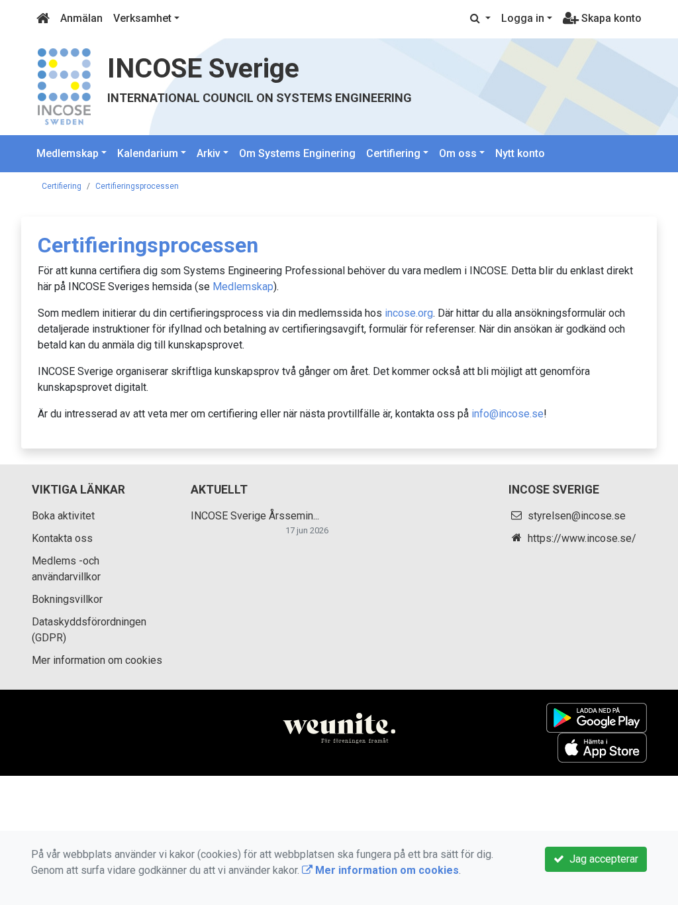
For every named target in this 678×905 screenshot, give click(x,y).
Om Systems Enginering (297, 153)
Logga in (522, 18)
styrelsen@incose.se (577, 515)
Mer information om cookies (97, 660)
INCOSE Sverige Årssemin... (255, 515)
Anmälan (81, 18)
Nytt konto (520, 153)
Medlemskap (67, 153)
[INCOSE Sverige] (64, 86)
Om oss (458, 153)
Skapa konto (610, 18)
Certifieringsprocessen (137, 186)
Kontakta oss (62, 538)
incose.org (409, 313)
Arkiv (208, 153)
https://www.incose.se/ (582, 538)
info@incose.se (507, 413)
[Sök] (480, 18)
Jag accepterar (601, 859)
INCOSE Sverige (203, 68)
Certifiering (393, 153)
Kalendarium (147, 153)
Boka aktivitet (63, 515)
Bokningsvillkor (67, 599)
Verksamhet (142, 18)
